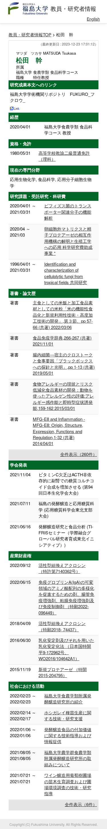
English (93, 19)
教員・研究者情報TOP (30, 34)
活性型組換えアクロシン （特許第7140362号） (62, 568)
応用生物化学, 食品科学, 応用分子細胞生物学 (51, 182)
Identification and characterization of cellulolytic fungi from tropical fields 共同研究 (65, 273)
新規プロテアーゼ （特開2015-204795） (63, 672)
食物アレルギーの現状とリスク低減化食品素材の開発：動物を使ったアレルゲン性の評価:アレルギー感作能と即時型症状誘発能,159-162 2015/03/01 (63, 396)
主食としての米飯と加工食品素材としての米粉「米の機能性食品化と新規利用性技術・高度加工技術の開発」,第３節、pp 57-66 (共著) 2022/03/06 (63, 315)
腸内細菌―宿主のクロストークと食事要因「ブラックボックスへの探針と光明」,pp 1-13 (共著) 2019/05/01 (64, 364)
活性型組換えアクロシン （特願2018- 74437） (62, 626)
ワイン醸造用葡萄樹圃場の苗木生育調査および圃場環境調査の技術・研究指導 (67, 784)
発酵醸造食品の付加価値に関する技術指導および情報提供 (67, 735)
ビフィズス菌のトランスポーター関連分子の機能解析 (67, 212)
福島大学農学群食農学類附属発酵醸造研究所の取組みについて (67, 758)
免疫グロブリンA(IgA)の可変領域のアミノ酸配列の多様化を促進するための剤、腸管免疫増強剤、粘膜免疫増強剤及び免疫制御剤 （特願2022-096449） (66, 597)
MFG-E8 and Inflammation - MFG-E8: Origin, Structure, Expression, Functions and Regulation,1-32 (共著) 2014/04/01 (59, 431)
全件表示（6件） (81, 804)
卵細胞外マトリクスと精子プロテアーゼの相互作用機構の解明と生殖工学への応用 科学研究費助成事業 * (68, 241)
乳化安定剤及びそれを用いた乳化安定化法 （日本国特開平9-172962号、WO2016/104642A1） (66, 649)
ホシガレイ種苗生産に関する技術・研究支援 (67, 715)
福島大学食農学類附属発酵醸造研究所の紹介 (67, 699)
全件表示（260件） (78, 454)
